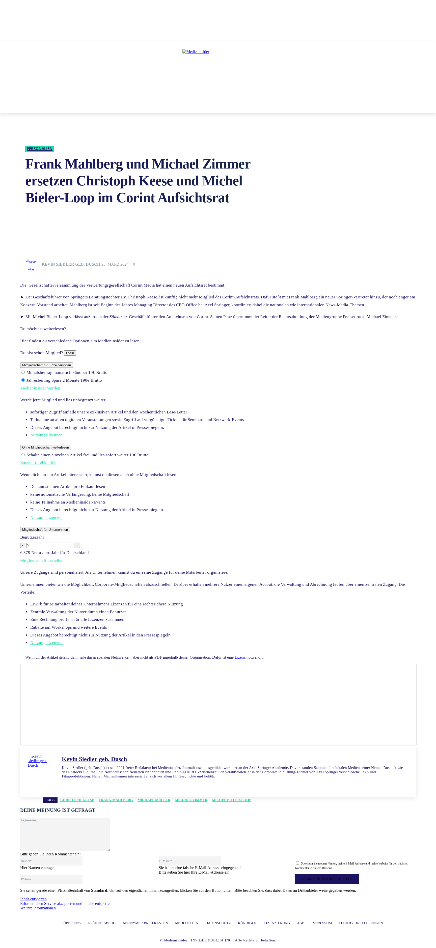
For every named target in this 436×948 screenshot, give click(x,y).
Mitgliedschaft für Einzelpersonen (46, 365)
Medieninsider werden (40, 388)
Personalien (39, 148)
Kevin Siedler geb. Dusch (71, 264)
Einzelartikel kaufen (38, 462)
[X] (81, 784)
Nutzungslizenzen (46, 435)
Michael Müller (154, 800)
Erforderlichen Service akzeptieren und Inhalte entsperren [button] (66, 903)
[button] (291, 107)
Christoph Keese (77, 800)
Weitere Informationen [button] (38, 908)
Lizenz (240, 657)
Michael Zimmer (191, 800)
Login (70, 353)
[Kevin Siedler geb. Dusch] (33, 264)
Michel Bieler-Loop (231, 800)
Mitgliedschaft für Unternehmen (45, 530)
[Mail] (72, 784)
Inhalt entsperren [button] (33, 899)
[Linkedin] (64, 784)
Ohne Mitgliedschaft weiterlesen (45, 447)
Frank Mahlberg (116, 800)
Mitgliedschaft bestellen (42, 560)
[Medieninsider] (218, 72)
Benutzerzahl (32, 537)
